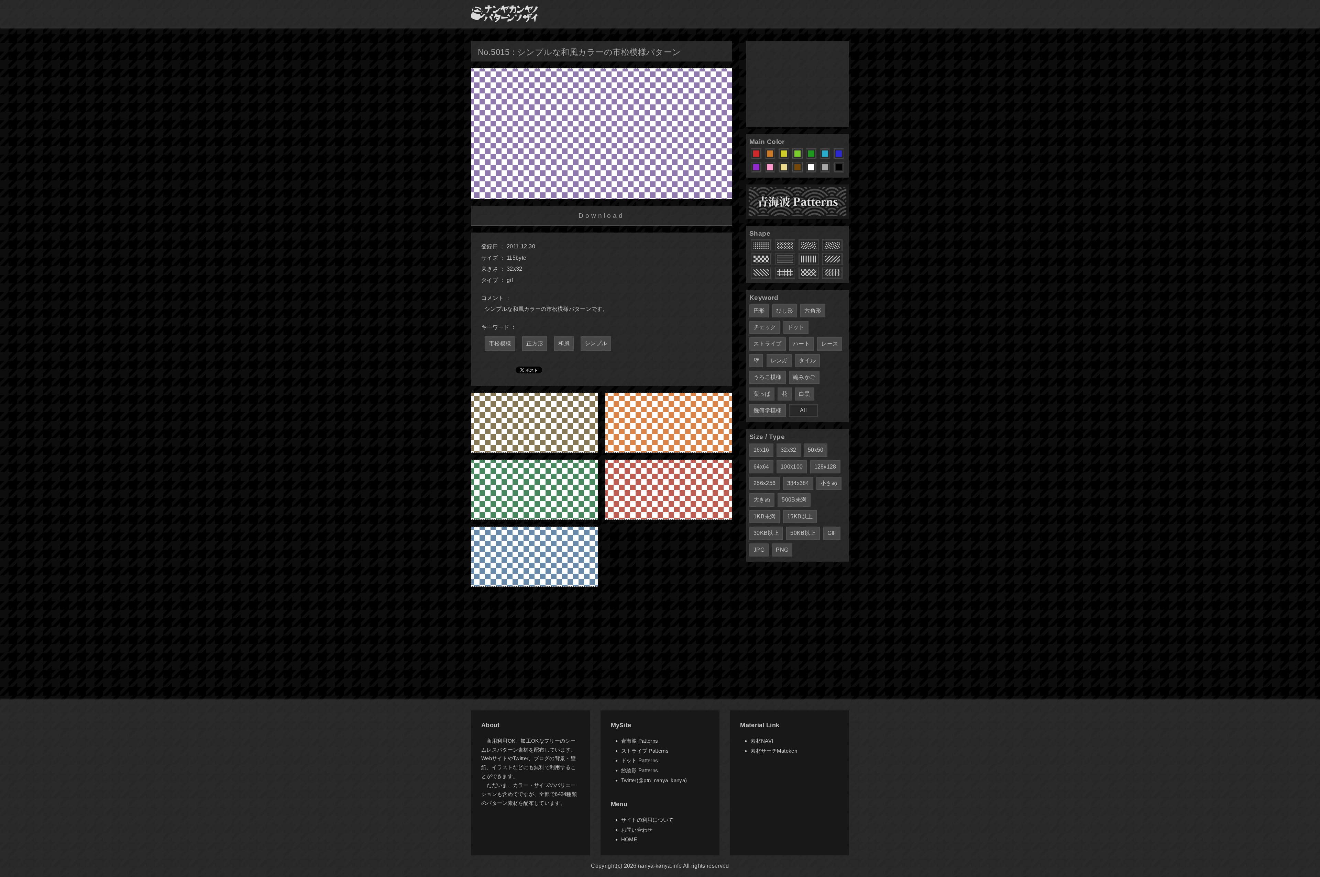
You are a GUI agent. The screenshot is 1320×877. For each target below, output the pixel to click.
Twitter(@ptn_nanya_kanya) (654, 780)
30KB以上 (766, 533)
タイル (807, 360)
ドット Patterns (639, 760)
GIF (832, 533)
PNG (782, 550)
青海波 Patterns (639, 741)
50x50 (816, 450)
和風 (564, 343)
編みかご (804, 377)
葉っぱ (762, 394)
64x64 (761, 467)
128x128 (825, 467)
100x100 (792, 467)
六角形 (812, 311)
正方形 (534, 343)
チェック (765, 327)
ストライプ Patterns (645, 751)
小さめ (829, 483)
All (803, 410)
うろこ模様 (768, 377)
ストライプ (768, 344)
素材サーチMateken (773, 751)
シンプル (596, 343)
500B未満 (794, 500)
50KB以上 (803, 533)
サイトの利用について (647, 820)
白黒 (804, 394)
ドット (796, 327)
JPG (759, 550)
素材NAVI (761, 741)
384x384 (798, 483)
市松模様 (500, 343)
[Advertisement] (797, 84)
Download (601, 215)
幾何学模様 (768, 410)
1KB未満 (765, 516)
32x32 (788, 450)
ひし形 (784, 311)
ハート (801, 344)
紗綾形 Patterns (639, 770)
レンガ (779, 360)
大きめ (762, 500)
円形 (759, 311)
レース (829, 344)
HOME (629, 839)
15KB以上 (800, 516)
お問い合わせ (637, 830)
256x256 (765, 483)
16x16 (761, 450)
